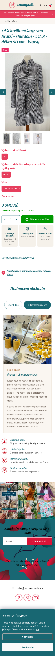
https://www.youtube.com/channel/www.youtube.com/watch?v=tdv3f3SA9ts (35, 597)
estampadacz (27, 597)
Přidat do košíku (40, 219)
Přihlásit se (39, 541)
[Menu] (4, 4)
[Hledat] (40, 4)
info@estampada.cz (30, 588)
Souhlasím (27, 647)
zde (37, 629)
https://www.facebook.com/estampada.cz (18, 597)
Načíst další (13, 304)
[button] (3, 92)
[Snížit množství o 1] (5, 219)
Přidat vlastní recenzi (37, 304)
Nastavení (27, 636)
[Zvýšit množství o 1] (17, 219)
